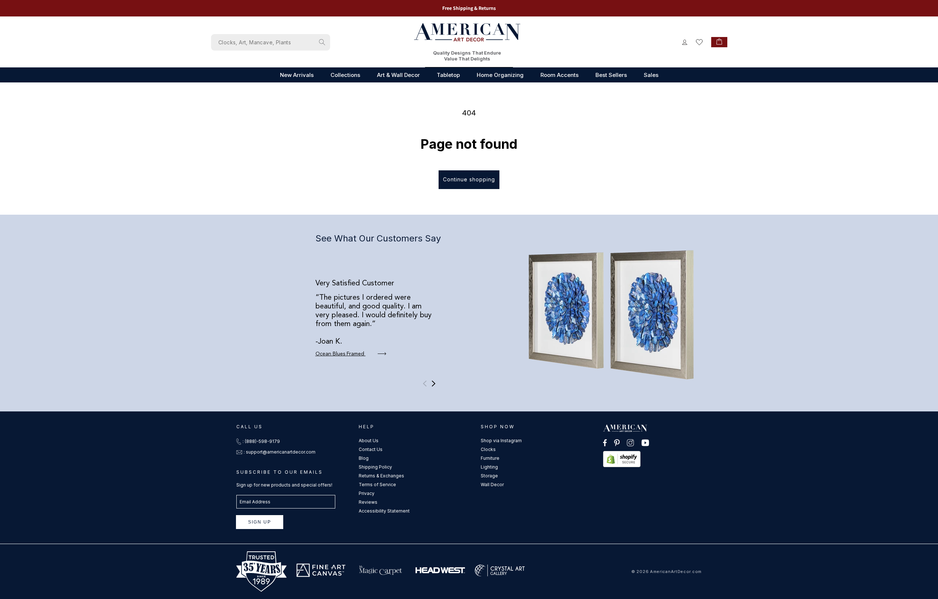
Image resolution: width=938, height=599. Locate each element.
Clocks (488, 449)
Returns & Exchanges (381, 475)
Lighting (489, 467)
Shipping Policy (375, 467)
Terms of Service (377, 484)
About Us (368, 440)
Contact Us (371, 449)
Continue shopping (469, 179)
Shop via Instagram (501, 440)
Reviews (368, 502)
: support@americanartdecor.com (279, 452)
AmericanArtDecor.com (676, 571)
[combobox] (270, 42)
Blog (364, 458)
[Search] (322, 42)
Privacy (366, 493)
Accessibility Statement (384, 511)
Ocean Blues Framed (340, 353)
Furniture (490, 458)
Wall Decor (492, 484)
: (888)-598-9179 (261, 441)
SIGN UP (259, 522)
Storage (489, 475)
